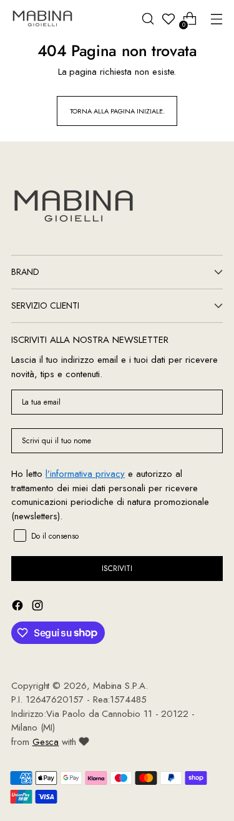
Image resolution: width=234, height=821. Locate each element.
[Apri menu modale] (216, 19)
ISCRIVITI (117, 568)
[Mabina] (42, 19)
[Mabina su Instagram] (38, 607)
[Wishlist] (168, 18)
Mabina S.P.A (119, 686)
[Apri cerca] (147, 19)
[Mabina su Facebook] (18, 607)
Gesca (45, 742)
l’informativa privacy (85, 474)
